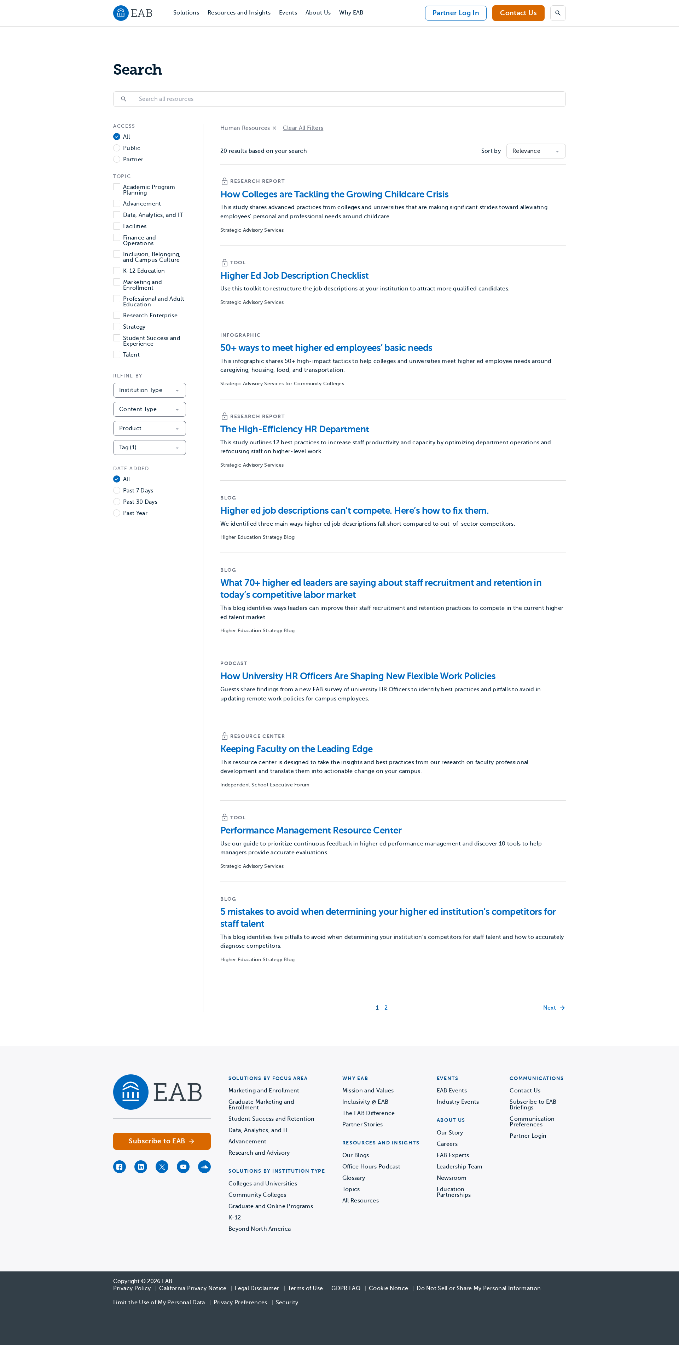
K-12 (234, 1217)
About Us (318, 13)
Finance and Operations (139, 240)
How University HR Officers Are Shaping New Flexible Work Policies (357, 676)
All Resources (360, 1200)
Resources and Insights (239, 13)
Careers (447, 1144)
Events (288, 13)
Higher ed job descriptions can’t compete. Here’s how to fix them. (354, 511)
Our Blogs (355, 1155)
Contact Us (518, 13)
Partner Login (528, 1136)
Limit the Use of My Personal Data (159, 1302)
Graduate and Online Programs (270, 1206)
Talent (131, 355)
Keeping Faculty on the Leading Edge (296, 749)
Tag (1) (128, 447)
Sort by (491, 151)
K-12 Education (144, 271)
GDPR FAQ (345, 1288)
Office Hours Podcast (371, 1167)
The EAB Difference (368, 1113)
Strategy (134, 327)
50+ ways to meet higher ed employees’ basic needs (326, 348)
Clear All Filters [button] (303, 128)
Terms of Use (305, 1288)
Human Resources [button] (245, 128)
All (126, 137)
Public (131, 148)
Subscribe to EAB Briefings (533, 1105)
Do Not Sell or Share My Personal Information (479, 1288)
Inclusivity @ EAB (365, 1102)
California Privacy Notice (192, 1288)
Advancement (142, 204)
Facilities (134, 227)
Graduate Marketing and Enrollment (261, 1105)
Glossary (353, 1178)
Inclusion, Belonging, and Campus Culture (152, 257)
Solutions (186, 13)
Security (287, 1302)
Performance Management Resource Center (310, 830)
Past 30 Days (140, 502)
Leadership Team (460, 1167)
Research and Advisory (259, 1153)
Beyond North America (259, 1229)
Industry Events (458, 1102)
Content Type (138, 409)
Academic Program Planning (149, 190)
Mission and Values (368, 1090)
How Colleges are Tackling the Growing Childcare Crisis (334, 194)
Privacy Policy (132, 1288)
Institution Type (140, 390)
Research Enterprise (150, 316)
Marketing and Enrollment (142, 285)
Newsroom (452, 1178)
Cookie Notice (388, 1288)
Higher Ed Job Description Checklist (294, 276)
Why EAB (351, 13)
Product (130, 428)
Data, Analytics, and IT (153, 215)
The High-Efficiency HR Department (294, 429)
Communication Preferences (532, 1122)
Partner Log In (456, 13)
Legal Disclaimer (257, 1288)
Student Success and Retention (271, 1119)
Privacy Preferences (240, 1302)
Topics (351, 1189)
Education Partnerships (454, 1192)
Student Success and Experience (151, 341)
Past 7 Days (138, 491)
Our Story (450, 1133)
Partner (133, 160)
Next (549, 1008)
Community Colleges (257, 1195)
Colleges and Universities (262, 1184)
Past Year (135, 513)
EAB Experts (453, 1155)
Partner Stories (362, 1124)
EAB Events (452, 1090)
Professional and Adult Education (153, 301)
